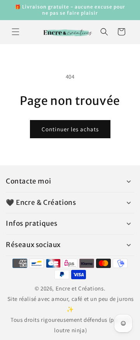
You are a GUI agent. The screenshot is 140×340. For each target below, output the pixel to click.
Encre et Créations (80, 288)
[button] (15, 31)
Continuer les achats (70, 129)
